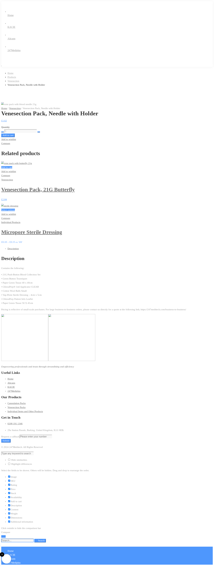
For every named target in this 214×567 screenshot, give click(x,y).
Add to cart (8, 135)
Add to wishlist (8, 139)
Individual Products (10, 222)
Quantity (5, 127)
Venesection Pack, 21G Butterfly (38, 189)
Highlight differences (21, 464)
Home (10, 73)
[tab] (110, 249)
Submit (6, 440)
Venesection (13, 81)
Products (12, 77)
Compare (5, 143)
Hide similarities (19, 460)
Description (13, 248)
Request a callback (10, 436)
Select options (8, 210)
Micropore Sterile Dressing (31, 232)
